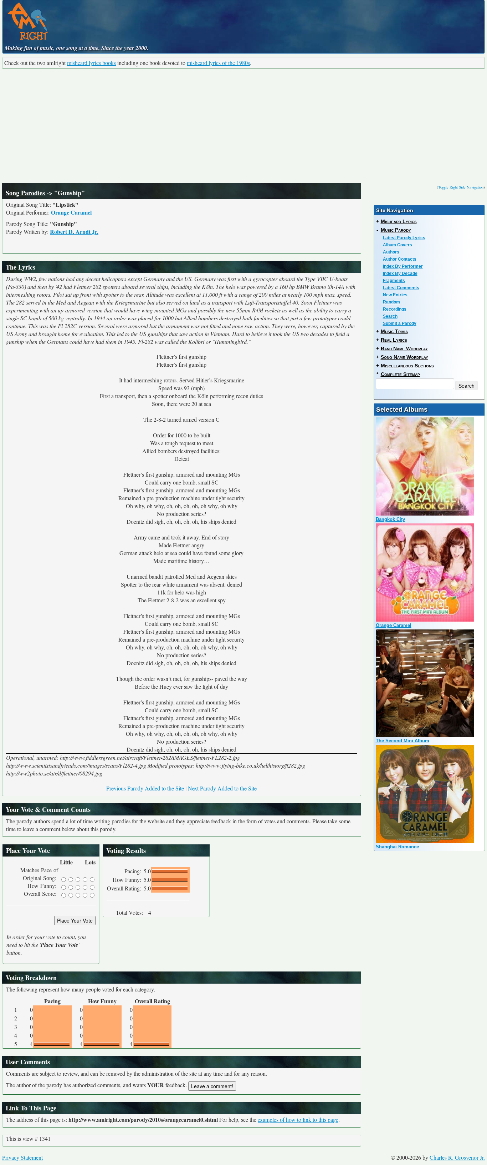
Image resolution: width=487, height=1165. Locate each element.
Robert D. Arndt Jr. (74, 231)
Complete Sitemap (400, 374)
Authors (391, 252)
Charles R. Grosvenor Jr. (457, 1157)
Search (390, 316)
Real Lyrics (394, 340)
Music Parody (396, 230)
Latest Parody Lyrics (404, 237)
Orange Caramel (71, 212)
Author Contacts (399, 259)
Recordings (394, 309)
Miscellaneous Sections (407, 365)
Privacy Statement (22, 1157)
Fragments (394, 280)
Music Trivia (394, 331)
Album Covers (397, 244)
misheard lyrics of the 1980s (218, 62)
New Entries (395, 294)
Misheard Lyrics (399, 221)
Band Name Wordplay (404, 348)
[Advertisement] (243, 126)
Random (391, 302)
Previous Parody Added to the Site (145, 788)
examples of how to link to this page (298, 1119)
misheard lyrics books (91, 62)
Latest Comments (401, 287)
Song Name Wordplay (404, 357)
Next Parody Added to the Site (222, 788)
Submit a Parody (399, 323)
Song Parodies (25, 192)
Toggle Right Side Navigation (460, 187)
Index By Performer (403, 266)
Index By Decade (400, 273)
